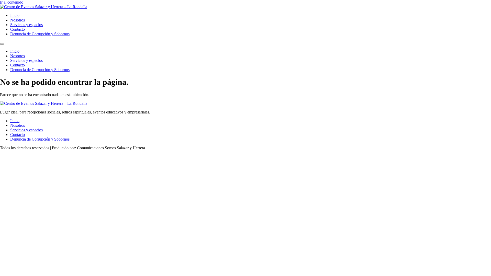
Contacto (17, 29)
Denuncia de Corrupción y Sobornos (40, 34)
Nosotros (17, 20)
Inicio (14, 15)
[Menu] (2, 44)
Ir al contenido (11, 2)
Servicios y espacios (26, 24)
